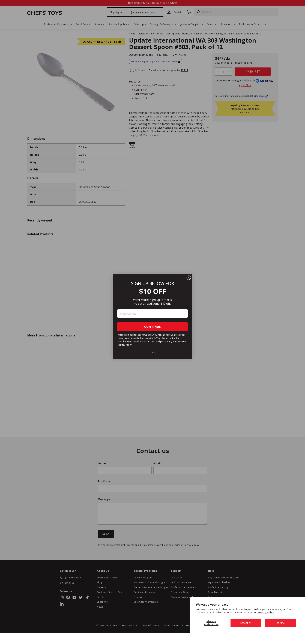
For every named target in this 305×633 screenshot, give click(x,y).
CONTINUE (152, 327)
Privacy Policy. (266, 612)
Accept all (246, 623)
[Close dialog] (188, 277)
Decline (280, 623)
